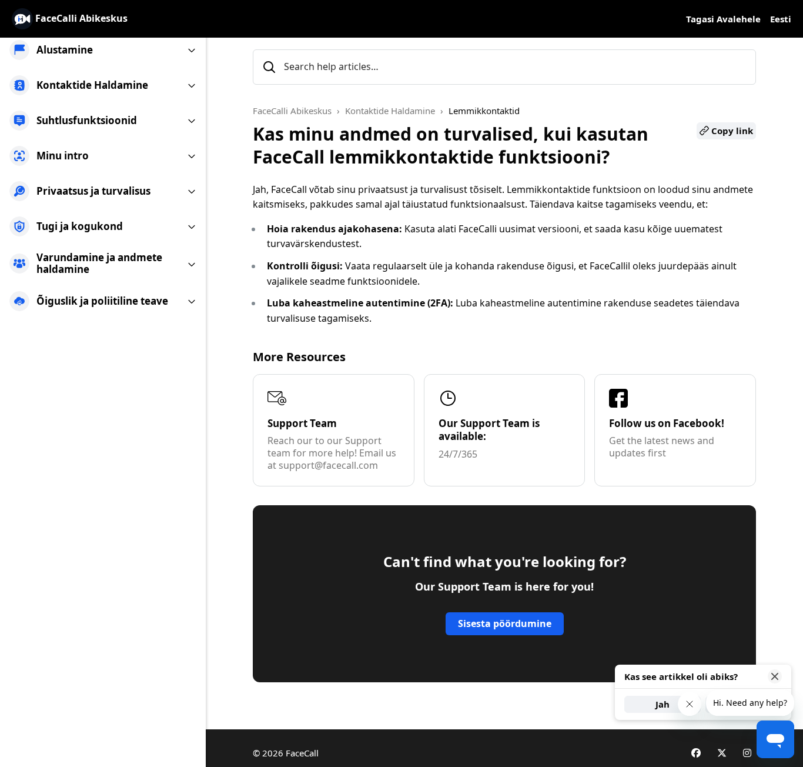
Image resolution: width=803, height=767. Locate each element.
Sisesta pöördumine (504, 623)
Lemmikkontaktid (484, 110)
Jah (662, 704)
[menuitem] (102, 50)
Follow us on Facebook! (666, 423)
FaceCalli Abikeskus (292, 110)
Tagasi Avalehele (723, 19)
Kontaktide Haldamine (390, 110)
